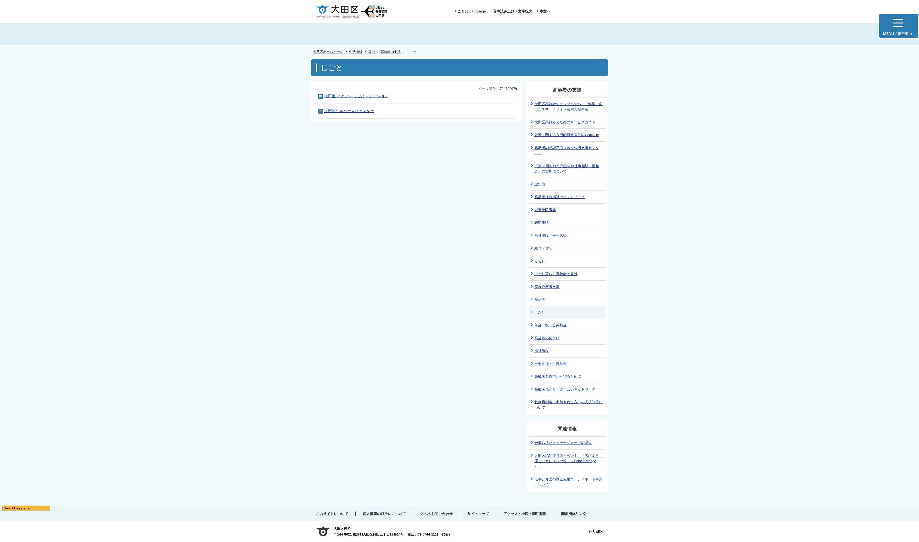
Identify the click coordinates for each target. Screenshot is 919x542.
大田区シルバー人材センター (349, 111)
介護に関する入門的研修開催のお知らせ (566, 135)
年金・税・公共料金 (550, 325)
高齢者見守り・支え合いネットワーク (564, 389)
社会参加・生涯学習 (550, 364)
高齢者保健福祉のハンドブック (559, 197)
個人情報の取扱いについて (384, 514)
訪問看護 (541, 222)
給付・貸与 (543, 248)
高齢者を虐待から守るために (557, 376)
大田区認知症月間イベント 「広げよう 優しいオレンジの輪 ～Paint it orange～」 (568, 461)
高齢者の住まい (547, 338)
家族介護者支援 (547, 287)
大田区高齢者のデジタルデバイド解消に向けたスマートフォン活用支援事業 (568, 106)
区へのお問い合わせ (436, 514)
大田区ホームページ (328, 52)
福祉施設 (541, 351)
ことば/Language (472, 11)
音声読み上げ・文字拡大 (512, 11)
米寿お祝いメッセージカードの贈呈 (563, 443)
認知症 (539, 184)
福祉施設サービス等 (550, 235)
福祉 (371, 52)
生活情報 (355, 52)
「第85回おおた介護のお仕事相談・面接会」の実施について (566, 168)
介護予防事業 (545, 210)
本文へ (545, 11)
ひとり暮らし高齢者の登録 (555, 274)
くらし (539, 261)
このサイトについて (332, 514)
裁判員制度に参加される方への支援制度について (568, 404)
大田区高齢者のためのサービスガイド (564, 122)
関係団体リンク (573, 514)
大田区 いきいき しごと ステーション (356, 96)
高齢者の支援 (391, 52)
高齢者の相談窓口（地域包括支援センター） (566, 150)
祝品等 (539, 299)
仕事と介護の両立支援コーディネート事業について (568, 482)
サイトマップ (478, 514)
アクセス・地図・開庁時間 (525, 514)
